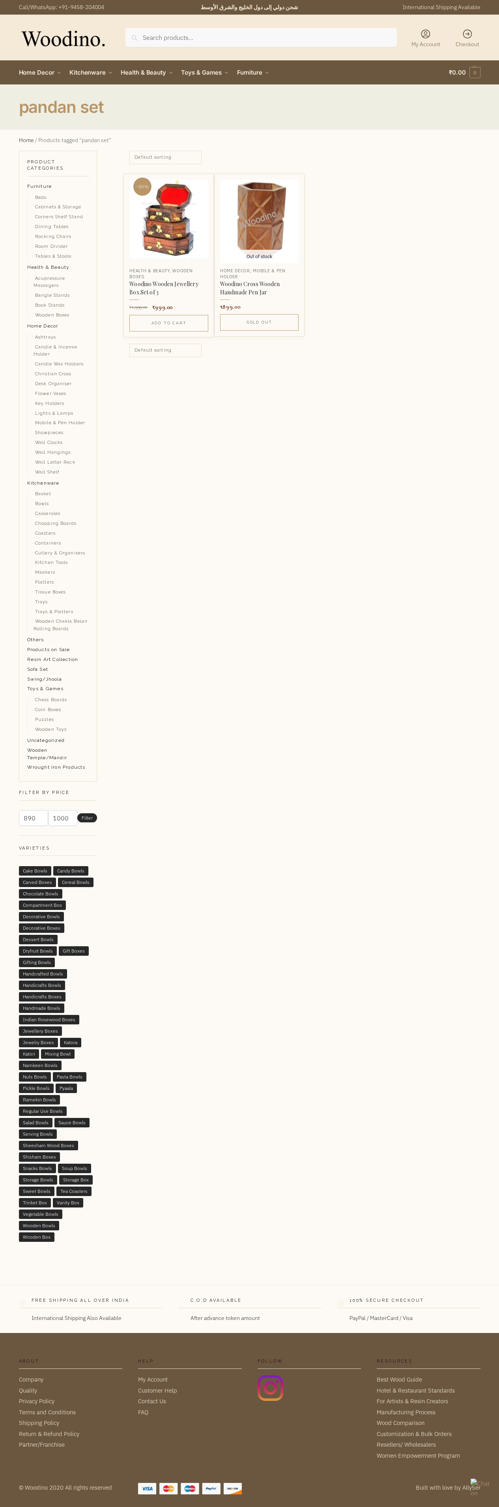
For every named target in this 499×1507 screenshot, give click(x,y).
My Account (425, 44)
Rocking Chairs (53, 236)
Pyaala (66, 1088)
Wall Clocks (49, 442)
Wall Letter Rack (55, 462)
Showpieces (49, 432)
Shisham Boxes (39, 1157)
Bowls (42, 503)
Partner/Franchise (42, 1444)
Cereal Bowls (76, 882)
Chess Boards (51, 699)
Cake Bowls (35, 871)
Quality (28, 1390)
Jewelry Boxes (38, 1042)
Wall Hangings (53, 452)
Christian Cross (53, 373)
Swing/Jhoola (44, 679)
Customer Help (157, 1390)
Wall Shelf (47, 472)
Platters (44, 582)
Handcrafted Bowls (43, 974)
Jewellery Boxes (40, 1031)
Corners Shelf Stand (59, 216)
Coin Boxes (48, 709)
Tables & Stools (53, 256)
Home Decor (235, 270)
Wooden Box (36, 1237)
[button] (464, 72)
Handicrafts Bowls (42, 985)
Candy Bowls (70, 871)
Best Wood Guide (399, 1379)
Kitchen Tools (51, 562)
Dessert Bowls (38, 939)
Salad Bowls (36, 1122)
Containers (48, 543)
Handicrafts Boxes (42, 997)
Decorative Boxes (41, 928)
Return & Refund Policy (49, 1434)
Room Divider (51, 246)
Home (26, 140)
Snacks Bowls (37, 1168)
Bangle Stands (52, 295)
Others (35, 639)
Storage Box (76, 1180)
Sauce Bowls (72, 1122)
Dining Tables (52, 226)
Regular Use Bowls (43, 1111)
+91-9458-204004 (81, 7)
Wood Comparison (400, 1423)
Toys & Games (45, 688)
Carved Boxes (37, 882)
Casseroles (47, 513)
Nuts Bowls (35, 1077)
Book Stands (50, 305)
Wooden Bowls (39, 1225)
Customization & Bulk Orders (414, 1434)
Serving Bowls (38, 1134)
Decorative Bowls (41, 916)
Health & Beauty (149, 270)
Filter (87, 818)
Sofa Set (38, 669)
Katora (70, 1042)
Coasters (45, 533)
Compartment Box (42, 905)
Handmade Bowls (41, 1008)
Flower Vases (50, 393)
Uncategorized (46, 740)
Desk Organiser (53, 383)
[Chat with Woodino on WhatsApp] (481, 1489)
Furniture (39, 186)
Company (31, 1379)
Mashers (45, 572)
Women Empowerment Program (418, 1455)
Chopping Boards (56, 523)
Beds (41, 197)
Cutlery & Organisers (60, 553)
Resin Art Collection (52, 659)
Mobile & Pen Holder (60, 422)
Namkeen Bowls (40, 1065)
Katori (29, 1054)
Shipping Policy (39, 1423)
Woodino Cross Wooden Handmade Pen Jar (250, 288)
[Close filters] (99, 155)
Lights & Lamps (54, 413)
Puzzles (44, 719)
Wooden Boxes (52, 315)
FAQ (143, 1412)
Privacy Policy (36, 1401)
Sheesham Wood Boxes (48, 1145)
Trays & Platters (54, 611)
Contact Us (152, 1401)
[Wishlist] (196, 186)
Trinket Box (35, 1203)
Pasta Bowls (69, 1077)
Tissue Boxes (50, 592)
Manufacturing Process (406, 1412)
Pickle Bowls (36, 1088)
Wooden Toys (51, 729)
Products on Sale (48, 649)
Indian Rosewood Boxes (49, 1019)
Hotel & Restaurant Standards (416, 1390)
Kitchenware (43, 483)
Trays (41, 602)
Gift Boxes (74, 951)
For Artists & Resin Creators (412, 1401)
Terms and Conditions (47, 1412)
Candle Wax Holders (59, 364)
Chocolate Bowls (40, 894)
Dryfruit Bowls (38, 951)
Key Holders (49, 403)
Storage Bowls (38, 1180)
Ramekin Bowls (39, 1100)
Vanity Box (68, 1203)
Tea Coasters (74, 1191)
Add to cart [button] (169, 323)
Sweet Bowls (36, 1191)
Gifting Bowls (37, 962)
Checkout (467, 44)
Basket (43, 493)
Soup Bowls (74, 1168)
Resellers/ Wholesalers (406, 1444)
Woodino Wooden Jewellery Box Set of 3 (163, 288)
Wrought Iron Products (56, 767)
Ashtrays (45, 337)
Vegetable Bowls (40, 1214)
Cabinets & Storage (58, 207)
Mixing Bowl (58, 1054)
